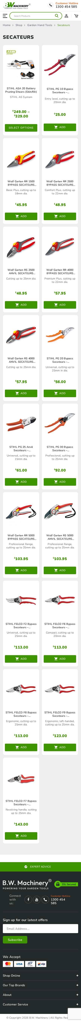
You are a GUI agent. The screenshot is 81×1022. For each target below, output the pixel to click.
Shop (19, 25)
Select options (21, 128)
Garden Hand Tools (39, 25)
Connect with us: (15, 899)
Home (7, 25)
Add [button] (62, 127)
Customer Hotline (67, 3)
